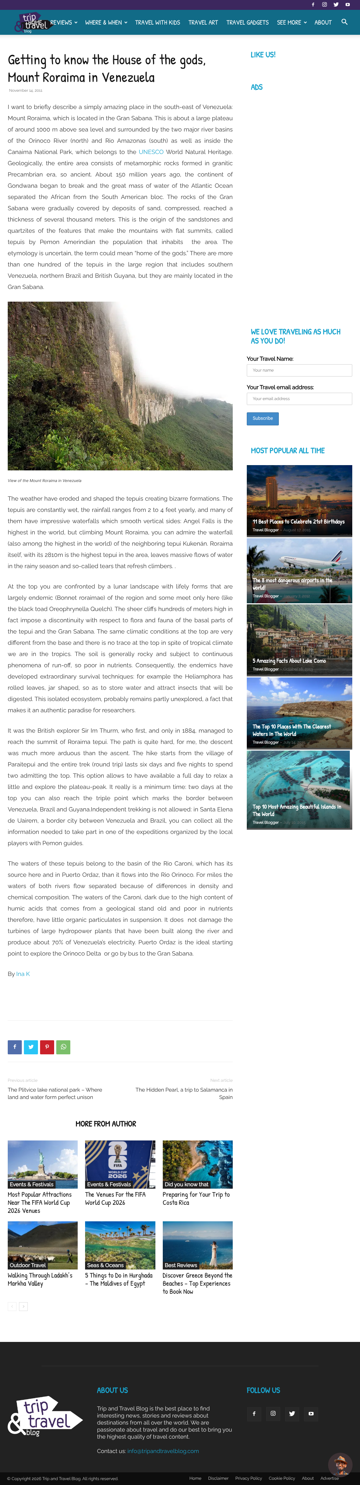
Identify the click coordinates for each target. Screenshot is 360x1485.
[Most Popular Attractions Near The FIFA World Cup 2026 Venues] (43, 1164)
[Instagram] (324, 5)
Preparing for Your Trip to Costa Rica (196, 1198)
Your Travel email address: (280, 387)
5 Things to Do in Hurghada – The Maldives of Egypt (118, 1279)
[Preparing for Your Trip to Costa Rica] (198, 1164)
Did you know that (186, 1184)
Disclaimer (218, 1478)
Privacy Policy (248, 1478)
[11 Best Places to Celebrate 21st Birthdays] (299, 501)
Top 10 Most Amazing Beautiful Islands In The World (297, 810)
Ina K (23, 973)
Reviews (61, 22)
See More (289, 22)
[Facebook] (313, 5)
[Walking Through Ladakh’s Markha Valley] (43, 1245)
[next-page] (23, 1306)
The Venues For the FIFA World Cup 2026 (115, 1198)
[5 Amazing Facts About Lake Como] (299, 640)
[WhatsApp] (63, 1047)
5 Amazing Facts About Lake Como (289, 661)
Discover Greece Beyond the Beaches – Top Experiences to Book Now (198, 1283)
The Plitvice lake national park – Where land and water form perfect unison (55, 1093)
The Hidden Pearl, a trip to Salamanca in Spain (184, 1093)
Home (35, 22)
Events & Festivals (31, 1184)
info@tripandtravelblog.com (163, 1451)
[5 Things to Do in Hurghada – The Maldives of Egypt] (120, 1245)
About (323, 22)
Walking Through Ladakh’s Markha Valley (40, 1279)
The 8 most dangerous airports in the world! (293, 584)
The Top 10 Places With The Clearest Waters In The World (292, 730)
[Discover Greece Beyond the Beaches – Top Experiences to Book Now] (198, 1245)
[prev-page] (12, 1306)
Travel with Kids (157, 22)
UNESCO (152, 151)
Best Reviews (181, 1265)
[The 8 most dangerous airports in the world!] (299, 570)
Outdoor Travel (28, 1265)
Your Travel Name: (270, 358)
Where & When (103, 22)
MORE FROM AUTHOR (106, 1123)
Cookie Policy (282, 1478)
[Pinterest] (47, 1047)
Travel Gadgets (247, 22)
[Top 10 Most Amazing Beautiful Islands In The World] (299, 790)
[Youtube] (347, 5)
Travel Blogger (266, 530)
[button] (344, 22)
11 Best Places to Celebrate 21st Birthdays (299, 522)
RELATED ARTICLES (39, 1123)
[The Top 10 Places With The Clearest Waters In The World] (299, 713)
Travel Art (203, 22)
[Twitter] (336, 5)
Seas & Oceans (105, 1265)
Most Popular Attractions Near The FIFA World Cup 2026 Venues (40, 1202)
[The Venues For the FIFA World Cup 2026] (120, 1164)
